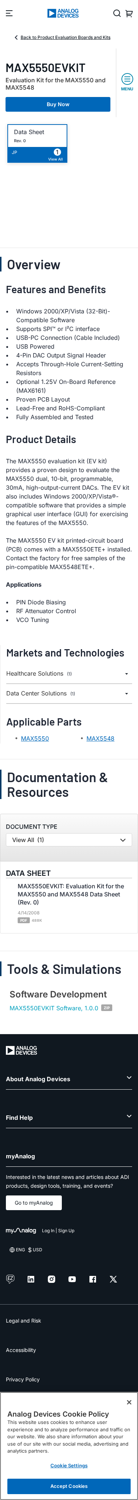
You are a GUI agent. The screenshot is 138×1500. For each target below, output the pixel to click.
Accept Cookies (69, 1486)
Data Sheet (29, 132)
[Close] (129, 1402)
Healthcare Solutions (39, 673)
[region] (69, 1446)
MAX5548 (100, 738)
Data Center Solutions (40, 693)
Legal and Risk (23, 1320)
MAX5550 (35, 738)
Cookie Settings (69, 1465)
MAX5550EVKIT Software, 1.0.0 (54, 1008)
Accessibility (21, 1350)
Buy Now (58, 104)
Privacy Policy (23, 1379)
